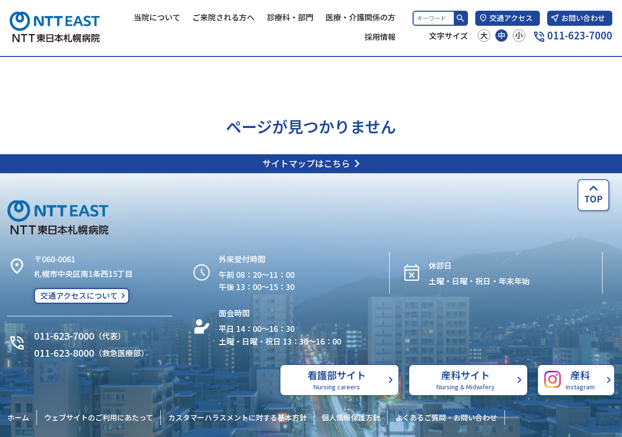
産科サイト (465, 379)
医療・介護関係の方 (361, 17)
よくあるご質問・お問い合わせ (446, 417)
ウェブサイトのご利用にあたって (98, 417)
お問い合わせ (583, 18)
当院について (157, 17)
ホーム (18, 417)
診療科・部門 (290, 17)
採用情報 (380, 36)
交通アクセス (511, 18)
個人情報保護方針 (351, 417)
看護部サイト (337, 379)
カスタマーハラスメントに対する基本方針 (237, 417)
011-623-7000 (579, 35)
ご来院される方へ (223, 17)
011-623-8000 (64, 353)
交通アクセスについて (79, 295)
